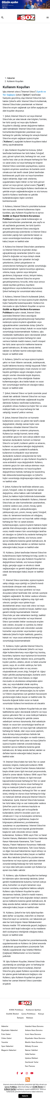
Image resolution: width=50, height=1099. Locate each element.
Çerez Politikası (28, 1014)
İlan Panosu (30, 1066)
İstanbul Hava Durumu (34, 1026)
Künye (41, 1014)
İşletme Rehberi (31, 1058)
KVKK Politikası (16, 1010)
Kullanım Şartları (33, 1010)
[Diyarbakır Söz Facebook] (17, 1073)
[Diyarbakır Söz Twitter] (22, 1073)
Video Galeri (6, 1038)
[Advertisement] (25, 49)
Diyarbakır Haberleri (9, 1030)
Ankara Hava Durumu (34, 1030)
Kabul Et (25, 1096)
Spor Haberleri (7, 1046)
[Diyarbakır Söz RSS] (27, 1079)
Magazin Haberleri (8, 1050)
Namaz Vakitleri (31, 1050)
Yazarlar (4, 1042)
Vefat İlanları (30, 1054)
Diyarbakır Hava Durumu (35, 1038)
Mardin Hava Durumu (34, 1042)
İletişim (20, 1018)
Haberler (11, 78)
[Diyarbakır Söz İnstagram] (27, 1073)
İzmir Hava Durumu (33, 1034)
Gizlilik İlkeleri (12, 1014)
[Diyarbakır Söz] (26, 17)
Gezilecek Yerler (31, 1062)
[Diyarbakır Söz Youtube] (32, 1073)
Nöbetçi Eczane (31, 1046)
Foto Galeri (6, 1034)
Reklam (29, 1018)
